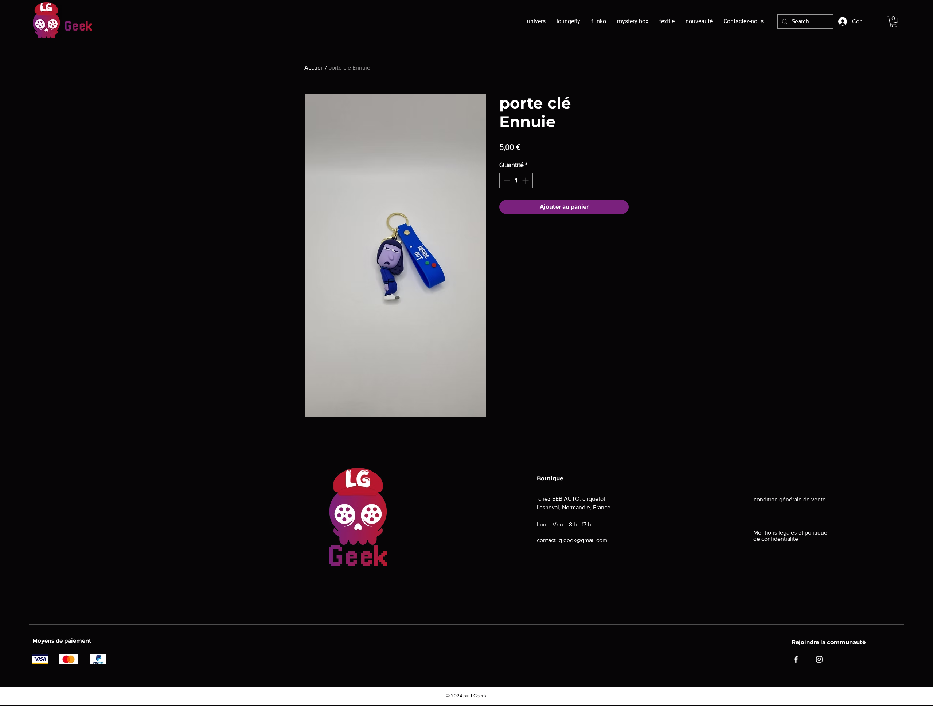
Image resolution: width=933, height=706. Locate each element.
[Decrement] (506, 180)
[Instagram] (819, 659)
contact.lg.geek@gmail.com (572, 540)
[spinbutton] (516, 180)
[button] (893, 21)
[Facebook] (796, 659)
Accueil (314, 67)
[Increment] (526, 180)
